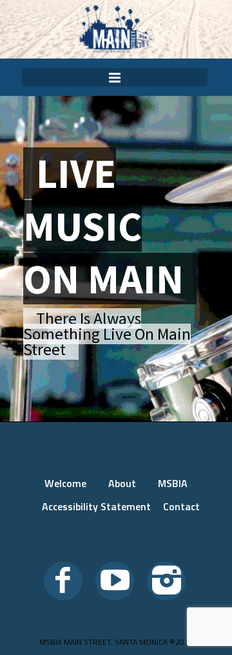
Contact (181, 506)
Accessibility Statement (96, 506)
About (122, 483)
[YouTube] (114, 581)
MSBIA (173, 483)
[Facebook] (63, 581)
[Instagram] (166, 581)
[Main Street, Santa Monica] (116, 29)
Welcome (65, 483)
